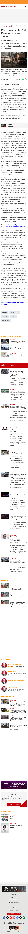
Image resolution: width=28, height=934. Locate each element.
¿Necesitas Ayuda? (14, 914)
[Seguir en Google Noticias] (25, 79)
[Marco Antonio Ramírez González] (4, 665)
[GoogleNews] (17, 917)
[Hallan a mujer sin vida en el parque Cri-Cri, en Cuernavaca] (5, 395)
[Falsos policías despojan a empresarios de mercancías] (5, 354)
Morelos (4, 312)
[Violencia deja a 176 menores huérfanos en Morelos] (5, 341)
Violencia (4, 316)
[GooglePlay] (24, 917)
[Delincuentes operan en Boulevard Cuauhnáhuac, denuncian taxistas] (5, 348)
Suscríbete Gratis (14, 804)
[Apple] (20, 917)
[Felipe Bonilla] (4, 673)
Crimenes (13, 316)
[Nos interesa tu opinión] (14, 889)
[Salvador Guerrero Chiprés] (4, 681)
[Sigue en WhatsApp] (23, 79)
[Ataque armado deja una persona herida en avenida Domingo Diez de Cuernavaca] (5, 566)
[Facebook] (4, 917)
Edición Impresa (14, 312)
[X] (7, 917)
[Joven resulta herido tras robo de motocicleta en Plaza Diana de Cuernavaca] (5, 502)
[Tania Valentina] (4, 689)
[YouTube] (11, 917)
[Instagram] (14, 917)
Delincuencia (5, 320)
